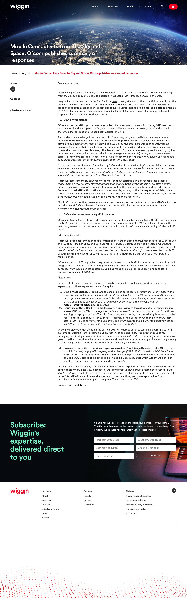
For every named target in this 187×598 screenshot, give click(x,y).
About (94, 6)
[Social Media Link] (174, 490)
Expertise (113, 6)
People (130, 6)
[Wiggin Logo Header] (19, 7)
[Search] (162, 6)
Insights (25, 73)
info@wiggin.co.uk (20, 110)
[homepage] (19, 491)
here (114, 101)
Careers (147, 6)
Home (13, 73)
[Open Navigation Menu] (173, 6)
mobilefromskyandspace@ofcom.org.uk (87, 305)
